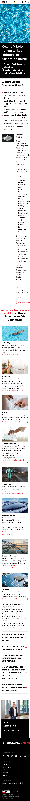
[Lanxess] (7, 792)
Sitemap (12, 798)
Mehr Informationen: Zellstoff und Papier (15, 445)
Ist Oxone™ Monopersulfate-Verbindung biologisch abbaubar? (12, 658)
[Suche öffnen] (25, 2)
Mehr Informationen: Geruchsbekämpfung (15, 554)
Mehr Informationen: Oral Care (15, 409)
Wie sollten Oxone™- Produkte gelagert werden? (13, 648)
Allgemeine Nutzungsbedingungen (10, 796)
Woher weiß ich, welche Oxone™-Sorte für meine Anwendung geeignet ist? (13, 687)
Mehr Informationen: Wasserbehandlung (15, 517)
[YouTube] (16, 756)
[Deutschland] (14, 2)
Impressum (5, 798)
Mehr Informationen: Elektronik (15, 586)
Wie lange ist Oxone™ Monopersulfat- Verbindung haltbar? (13, 637)
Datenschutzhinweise (7, 794)
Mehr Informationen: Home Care (15, 375)
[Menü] (28, 2)
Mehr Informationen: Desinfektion (15, 481)
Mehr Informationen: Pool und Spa (15, 341)
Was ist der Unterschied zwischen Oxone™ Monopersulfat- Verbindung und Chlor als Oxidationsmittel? (14, 672)
